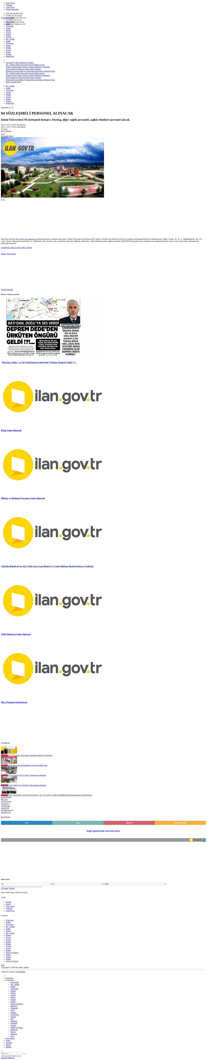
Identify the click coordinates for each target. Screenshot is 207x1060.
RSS (19, 82)
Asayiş (8, 33)
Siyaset (15, 71)
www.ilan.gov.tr (30, 239)
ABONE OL (6, 812)
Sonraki (10, 290)
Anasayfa (4, 107)
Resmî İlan (10, 56)
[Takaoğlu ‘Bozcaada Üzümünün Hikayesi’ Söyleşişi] (9, 753)
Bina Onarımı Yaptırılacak (14, 702)
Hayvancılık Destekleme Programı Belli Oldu (27, 765)
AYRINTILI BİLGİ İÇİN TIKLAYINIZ (16, 248)
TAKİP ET (5, 804)
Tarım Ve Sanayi (28, 67)
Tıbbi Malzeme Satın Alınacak (16, 634)
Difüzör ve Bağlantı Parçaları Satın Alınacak (23, 498)
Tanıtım (13, 69)
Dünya (41, 71)
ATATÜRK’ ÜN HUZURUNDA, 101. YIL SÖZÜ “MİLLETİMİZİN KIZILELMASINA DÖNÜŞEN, (50, 795)
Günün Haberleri (12, 9)
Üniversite (10, 26)
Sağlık (8, 24)
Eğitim (8, 30)
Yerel (8, 69)
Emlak (8, 35)
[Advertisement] (73, 219)
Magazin (47, 71)
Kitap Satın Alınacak (11, 430)
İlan (32, 69)
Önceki (3, 290)
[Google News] (7, 136)
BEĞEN (4, 800)
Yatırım (27, 69)
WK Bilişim (20, 972)
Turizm (8, 37)
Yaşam (8, 28)
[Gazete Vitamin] (8, 18)
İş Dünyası (20, 69)
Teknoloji (46, 67)
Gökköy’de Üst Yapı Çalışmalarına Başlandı (27, 775)
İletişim (14, 82)
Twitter (16, 63)
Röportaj (9, 71)
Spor (53, 71)
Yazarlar (9, 1043)
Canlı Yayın (10, 7)
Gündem (37, 69)
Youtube (30, 63)
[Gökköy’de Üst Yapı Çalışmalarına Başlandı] (9, 773)
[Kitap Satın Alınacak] (52, 426)
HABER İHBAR (7, 1058)
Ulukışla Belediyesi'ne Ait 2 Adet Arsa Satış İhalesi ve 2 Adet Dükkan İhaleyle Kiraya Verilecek (47, 566)
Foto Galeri (10, 3)
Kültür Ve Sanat (24, 71)
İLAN (11, 107)
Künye (8, 82)
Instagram (23, 63)
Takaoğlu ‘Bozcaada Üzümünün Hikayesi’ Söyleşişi (30, 755)
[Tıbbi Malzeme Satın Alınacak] (52, 630)
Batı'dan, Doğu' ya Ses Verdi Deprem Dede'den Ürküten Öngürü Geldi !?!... (39, 362)
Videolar (9, 5)
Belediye (38, 67)
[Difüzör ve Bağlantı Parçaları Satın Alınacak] (52, 494)
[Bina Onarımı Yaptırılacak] (52, 698)
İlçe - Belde (10, 22)
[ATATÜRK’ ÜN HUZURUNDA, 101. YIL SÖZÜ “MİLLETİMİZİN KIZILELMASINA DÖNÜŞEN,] (9, 793)
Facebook (9, 63)
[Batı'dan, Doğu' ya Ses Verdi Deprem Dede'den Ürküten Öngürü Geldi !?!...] (52, 358)
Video (8, 1041)
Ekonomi (34, 71)
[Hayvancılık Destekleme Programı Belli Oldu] (9, 763)
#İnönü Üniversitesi (8, 254)
